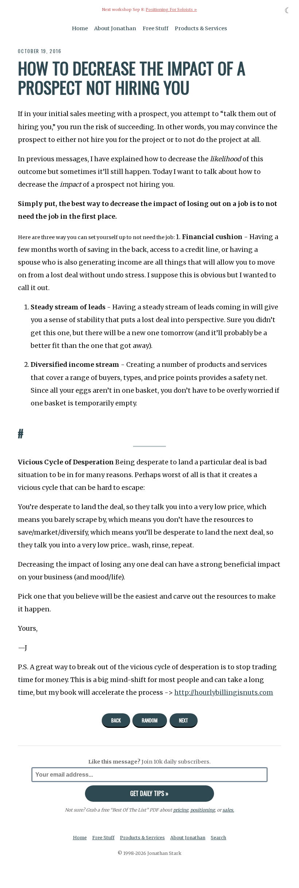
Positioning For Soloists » (171, 9)
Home (80, 28)
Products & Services (201, 28)
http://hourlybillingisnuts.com (223, 693)
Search (218, 837)
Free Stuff (155, 28)
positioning (202, 810)
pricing (180, 810)
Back (116, 720)
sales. (228, 810)
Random (150, 720)
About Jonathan (115, 28)
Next (183, 720)
